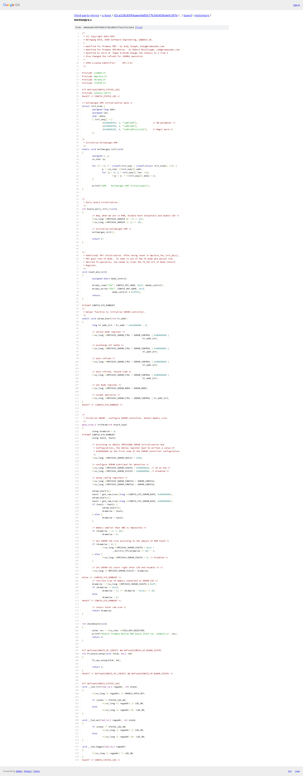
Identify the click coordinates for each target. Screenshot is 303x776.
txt (290, 771)
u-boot (106, 15)
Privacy (27, 771)
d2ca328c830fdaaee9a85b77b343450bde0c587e (146, 15)
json (297, 771)
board (188, 15)
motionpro (201, 15)
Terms (36, 771)
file (138, 27)
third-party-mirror (86, 15)
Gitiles (19, 771)
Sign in (296, 4)
